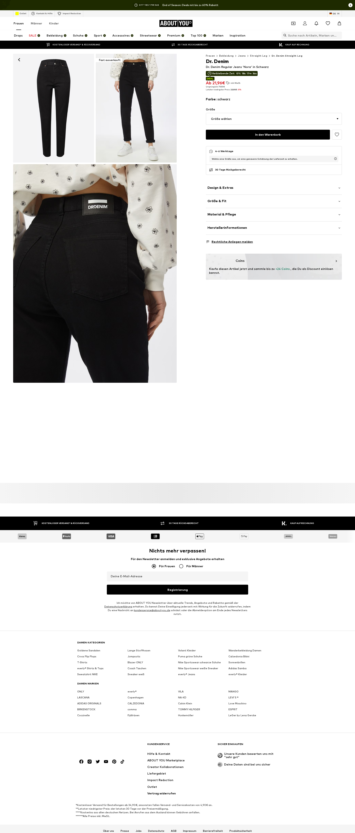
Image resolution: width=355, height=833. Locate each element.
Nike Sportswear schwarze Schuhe (199, 662)
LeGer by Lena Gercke (242, 715)
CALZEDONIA (136, 703)
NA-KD (182, 697)
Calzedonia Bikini (238, 656)
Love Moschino (237, 703)
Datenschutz (156, 830)
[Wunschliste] (327, 23)
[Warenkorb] (339, 23)
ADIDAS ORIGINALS (89, 703)
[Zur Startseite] (99, 746)
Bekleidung (226, 55)
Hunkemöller (186, 715)
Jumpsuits (134, 656)
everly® (132, 691)
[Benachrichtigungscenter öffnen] (316, 23)
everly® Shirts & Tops (90, 668)
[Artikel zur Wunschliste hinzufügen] (337, 135)
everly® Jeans (186, 674)
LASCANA (83, 697)
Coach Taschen (137, 668)
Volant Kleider (187, 650)
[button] (274, 119)
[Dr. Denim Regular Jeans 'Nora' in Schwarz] (95, 273)
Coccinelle (83, 715)
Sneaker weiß (136, 674)
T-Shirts (82, 662)
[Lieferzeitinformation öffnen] (335, 158)
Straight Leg (258, 55)
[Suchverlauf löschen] (339, 35)
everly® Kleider (237, 674)
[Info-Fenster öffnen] (350, 5)
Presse (125, 830)
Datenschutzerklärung (118, 606)
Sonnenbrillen (236, 662)
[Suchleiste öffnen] (283, 35)
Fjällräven (133, 715)
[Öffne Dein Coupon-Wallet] (293, 23)
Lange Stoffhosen (139, 650)
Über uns (108, 830)
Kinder (54, 23)
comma (132, 709)
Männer (36, 23)
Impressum (189, 830)
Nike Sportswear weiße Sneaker (198, 668)
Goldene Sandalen (88, 650)
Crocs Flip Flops (86, 656)
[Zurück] (19, 60)
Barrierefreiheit (213, 830)
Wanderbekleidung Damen (244, 650)
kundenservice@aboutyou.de (152, 610)
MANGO (233, 691)
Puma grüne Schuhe (190, 656)
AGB (173, 830)
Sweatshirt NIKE (87, 674)
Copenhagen (136, 697)
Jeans (242, 55)
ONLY (80, 691)
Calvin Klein (185, 703)
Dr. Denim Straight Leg (287, 55)
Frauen (19, 23)
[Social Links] (81, 761)
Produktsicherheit (240, 830)
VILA (181, 691)
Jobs (139, 830)
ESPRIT (232, 709)
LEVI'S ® (233, 697)
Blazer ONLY (135, 662)
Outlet (23, 13)
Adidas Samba (237, 668)
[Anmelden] (304, 23)
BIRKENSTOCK (86, 709)
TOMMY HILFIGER (189, 709)
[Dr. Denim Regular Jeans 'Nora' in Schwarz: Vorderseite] (53, 108)
